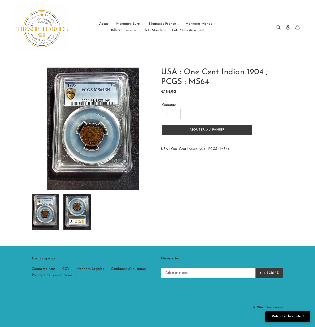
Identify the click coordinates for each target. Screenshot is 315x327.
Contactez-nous (43, 269)
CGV (66, 269)
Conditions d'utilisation (128, 269)
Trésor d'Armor (273, 307)
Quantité (169, 105)
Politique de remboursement (54, 275)
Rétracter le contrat (288, 316)
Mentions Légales (90, 269)
